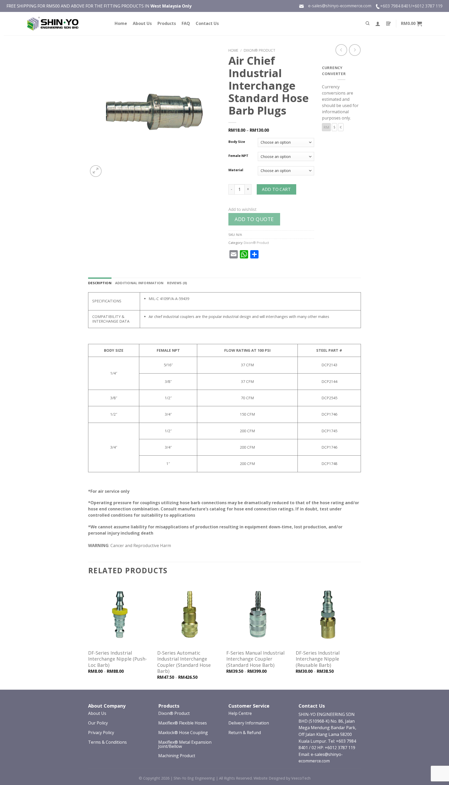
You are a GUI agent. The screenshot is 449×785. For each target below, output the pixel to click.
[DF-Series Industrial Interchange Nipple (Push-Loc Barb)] (120, 614)
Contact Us (207, 23)
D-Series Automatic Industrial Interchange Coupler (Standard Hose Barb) (184, 662)
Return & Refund (244, 732)
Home (121, 23)
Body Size (236, 142)
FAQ (186, 23)
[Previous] (88, 635)
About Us (142, 23)
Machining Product (176, 756)
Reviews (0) (177, 283)
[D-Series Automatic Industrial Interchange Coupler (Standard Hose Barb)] (189, 614)
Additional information (139, 283)
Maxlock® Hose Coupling (183, 732)
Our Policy (98, 723)
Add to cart (276, 189)
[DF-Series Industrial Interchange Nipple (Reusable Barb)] (328, 614)
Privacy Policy (101, 732)
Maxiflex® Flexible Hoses (182, 723)
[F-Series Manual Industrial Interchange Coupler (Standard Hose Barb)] (258, 614)
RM (326, 127)
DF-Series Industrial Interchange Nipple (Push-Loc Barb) (117, 659)
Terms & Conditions (107, 742)
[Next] (359, 635)
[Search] (367, 23)
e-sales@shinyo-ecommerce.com (337, 6)
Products (166, 23)
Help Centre (240, 713)
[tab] (99, 283)
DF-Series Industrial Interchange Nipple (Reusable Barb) (318, 659)
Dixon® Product (259, 50)
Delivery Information (248, 723)
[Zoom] (96, 171)
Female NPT (238, 156)
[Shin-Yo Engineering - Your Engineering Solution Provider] (53, 23)
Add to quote (254, 219)
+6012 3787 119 (427, 6)
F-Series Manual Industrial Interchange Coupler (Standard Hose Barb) (255, 659)
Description (99, 283)
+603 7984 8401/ (396, 6)
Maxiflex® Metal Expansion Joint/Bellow (185, 744)
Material (235, 170)
